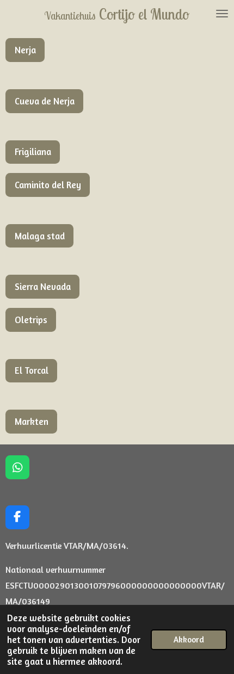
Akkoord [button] (189, 639)
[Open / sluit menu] (222, 13)
